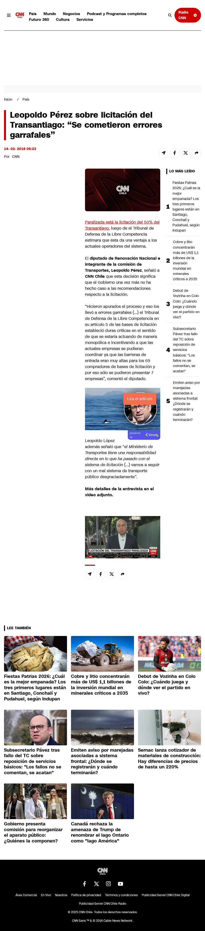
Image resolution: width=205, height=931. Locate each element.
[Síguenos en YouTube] (120, 884)
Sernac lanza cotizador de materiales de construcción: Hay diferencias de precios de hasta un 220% (169, 758)
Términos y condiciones (121, 895)
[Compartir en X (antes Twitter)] (185, 153)
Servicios (84, 19)
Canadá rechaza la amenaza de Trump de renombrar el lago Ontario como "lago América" (100, 832)
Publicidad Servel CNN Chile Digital (166, 895)
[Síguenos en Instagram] (108, 884)
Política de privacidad (86, 895)
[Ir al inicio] (20, 15)
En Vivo (46, 895)
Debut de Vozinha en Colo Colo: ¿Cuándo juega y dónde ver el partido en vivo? (186, 304)
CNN (16, 156)
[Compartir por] (196, 153)
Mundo (50, 13)
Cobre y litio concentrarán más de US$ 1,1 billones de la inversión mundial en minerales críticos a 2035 (185, 260)
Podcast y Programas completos (116, 13)
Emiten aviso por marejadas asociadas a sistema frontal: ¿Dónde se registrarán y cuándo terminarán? (186, 401)
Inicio (8, 99)
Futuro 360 (39, 19)
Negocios (71, 13)
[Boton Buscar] (170, 15)
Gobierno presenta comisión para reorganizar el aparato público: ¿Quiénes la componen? (33, 832)
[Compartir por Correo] (163, 153)
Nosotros (61, 895)
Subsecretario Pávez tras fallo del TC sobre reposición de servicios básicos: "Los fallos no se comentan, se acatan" (185, 350)
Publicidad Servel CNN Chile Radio (102, 904)
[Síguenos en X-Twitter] (96, 884)
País (32, 13)
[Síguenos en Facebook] (84, 884)
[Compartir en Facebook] (174, 153)
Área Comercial (26, 895)
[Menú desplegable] (9, 15)
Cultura (63, 19)
